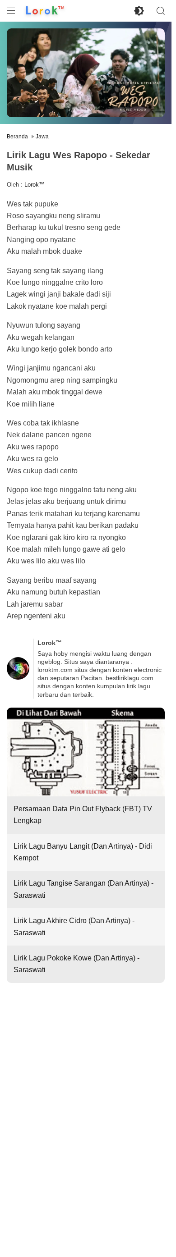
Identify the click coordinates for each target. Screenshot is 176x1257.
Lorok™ (34, 184)
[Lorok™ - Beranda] (45, 11)
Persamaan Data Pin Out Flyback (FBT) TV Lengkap (83, 814)
